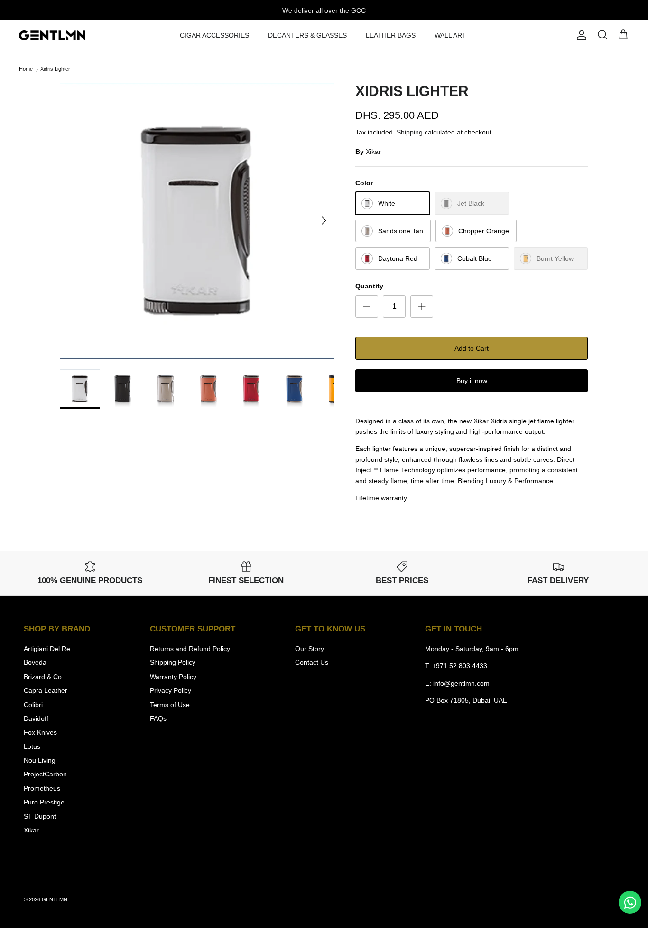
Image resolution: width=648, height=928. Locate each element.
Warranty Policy (173, 676)
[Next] (324, 220)
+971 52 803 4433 (459, 666)
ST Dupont (40, 816)
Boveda (35, 662)
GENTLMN (54, 899)
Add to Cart (471, 348)
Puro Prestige (44, 802)
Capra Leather (45, 690)
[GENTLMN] (52, 35)
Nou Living (40, 760)
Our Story (309, 648)
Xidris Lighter (55, 69)
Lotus (32, 746)
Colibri (33, 704)
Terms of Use (170, 704)
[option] (197, 221)
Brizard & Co (43, 676)
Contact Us (311, 662)
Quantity (369, 286)
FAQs (158, 718)
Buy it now (471, 380)
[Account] (579, 35)
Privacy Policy (170, 690)
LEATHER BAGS (391, 35)
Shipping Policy (172, 662)
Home (26, 69)
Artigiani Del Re (47, 648)
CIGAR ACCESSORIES (214, 35)
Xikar (373, 151)
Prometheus (42, 788)
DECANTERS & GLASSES (307, 35)
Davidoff (36, 718)
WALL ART (450, 35)
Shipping (410, 132)
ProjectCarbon (45, 774)
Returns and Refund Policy (190, 648)
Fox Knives (40, 732)
